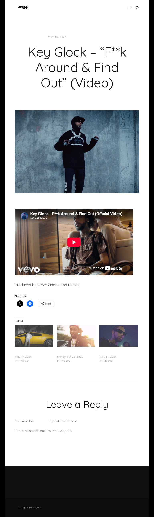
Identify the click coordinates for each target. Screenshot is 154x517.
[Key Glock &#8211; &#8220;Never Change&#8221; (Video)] (76, 336)
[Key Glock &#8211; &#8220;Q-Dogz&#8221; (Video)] (118, 336)
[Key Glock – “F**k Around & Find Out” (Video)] (77, 151)
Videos (97, 37)
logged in (41, 421)
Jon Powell (79, 37)
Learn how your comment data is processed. (106, 431)
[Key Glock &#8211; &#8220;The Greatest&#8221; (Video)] (34, 336)
